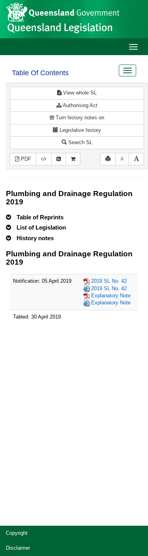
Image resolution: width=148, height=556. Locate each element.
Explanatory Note (111, 295)
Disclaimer (18, 548)
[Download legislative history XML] (44, 159)
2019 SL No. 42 (109, 281)
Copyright (17, 533)
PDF (25, 159)
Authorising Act (79, 105)
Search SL (79, 142)
